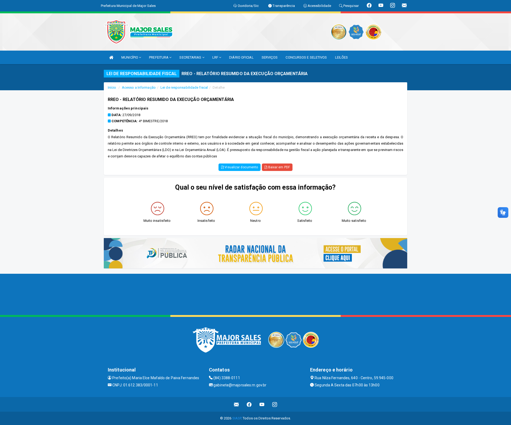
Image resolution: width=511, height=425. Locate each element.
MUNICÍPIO (130, 57)
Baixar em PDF (278, 167)
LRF (215, 57)
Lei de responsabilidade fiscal (184, 87)
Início (112, 87)
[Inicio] (111, 57)
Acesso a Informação (139, 87)
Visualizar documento (241, 167)
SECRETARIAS (190, 57)
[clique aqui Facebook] (249, 404)
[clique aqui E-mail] (236, 404)
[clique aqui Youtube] (262, 404)
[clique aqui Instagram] (274, 404)
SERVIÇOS (270, 57)
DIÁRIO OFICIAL (241, 57)
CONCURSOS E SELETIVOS (306, 57)
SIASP (236, 418)
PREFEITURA (159, 57)
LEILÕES (341, 57)
